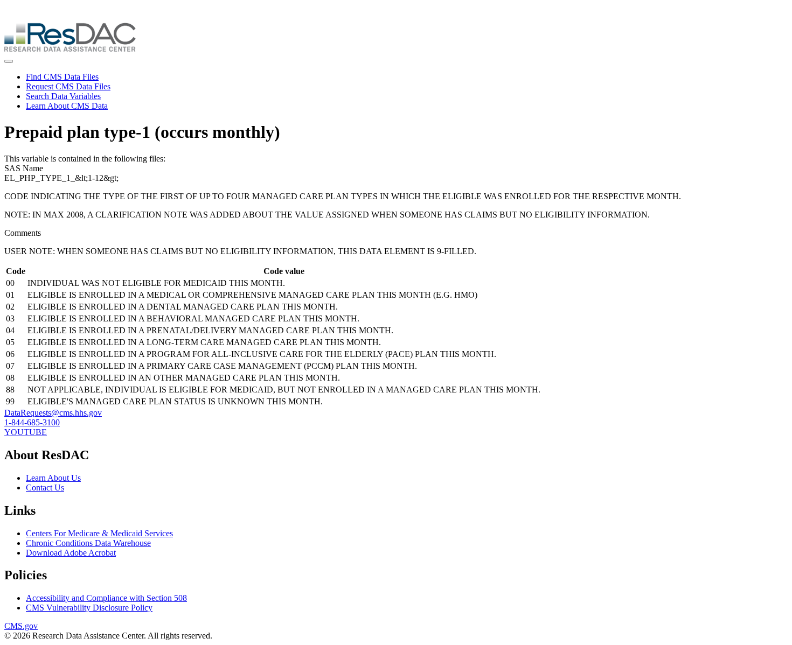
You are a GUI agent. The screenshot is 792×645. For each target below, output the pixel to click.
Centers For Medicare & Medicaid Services (99, 533)
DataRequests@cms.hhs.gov (53, 412)
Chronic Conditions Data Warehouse (88, 543)
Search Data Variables (63, 96)
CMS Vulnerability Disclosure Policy (89, 607)
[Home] (70, 48)
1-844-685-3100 (32, 422)
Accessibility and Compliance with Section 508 (106, 597)
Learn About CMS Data (67, 105)
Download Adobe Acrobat (71, 552)
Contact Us (45, 487)
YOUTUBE (25, 432)
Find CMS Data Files (62, 76)
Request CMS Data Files (68, 86)
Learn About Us (53, 477)
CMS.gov (21, 625)
